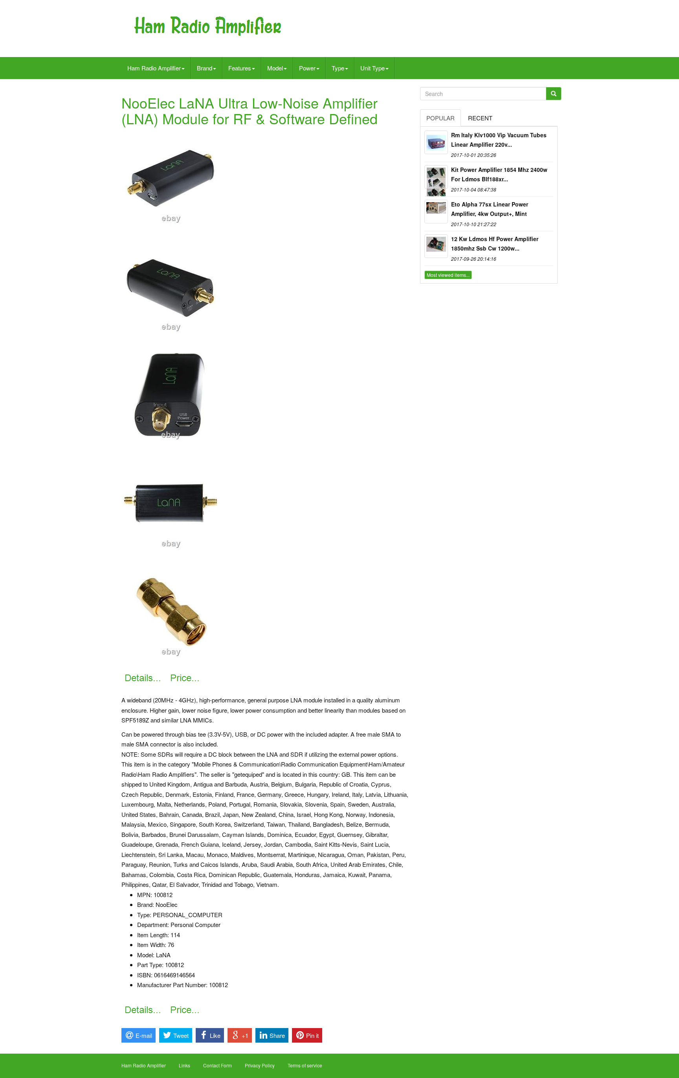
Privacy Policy (260, 1065)
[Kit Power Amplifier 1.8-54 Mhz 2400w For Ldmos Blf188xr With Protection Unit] (436, 177)
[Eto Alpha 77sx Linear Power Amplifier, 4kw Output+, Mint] (436, 211)
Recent (480, 118)
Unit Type (372, 68)
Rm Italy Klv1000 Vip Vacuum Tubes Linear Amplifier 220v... (499, 139)
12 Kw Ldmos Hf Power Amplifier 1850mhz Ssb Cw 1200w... (494, 243)
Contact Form (217, 1065)
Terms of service (305, 1065)
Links (184, 1065)
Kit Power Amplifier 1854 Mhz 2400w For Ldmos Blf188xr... (499, 174)
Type (338, 68)
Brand (204, 68)
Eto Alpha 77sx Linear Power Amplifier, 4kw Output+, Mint (489, 208)
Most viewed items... (448, 274)
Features (239, 68)
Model (275, 68)
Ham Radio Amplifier (154, 68)
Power (307, 68)
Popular (440, 118)
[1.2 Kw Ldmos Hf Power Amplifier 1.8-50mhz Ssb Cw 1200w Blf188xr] (436, 246)
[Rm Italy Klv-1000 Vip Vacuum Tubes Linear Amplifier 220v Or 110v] (436, 142)
